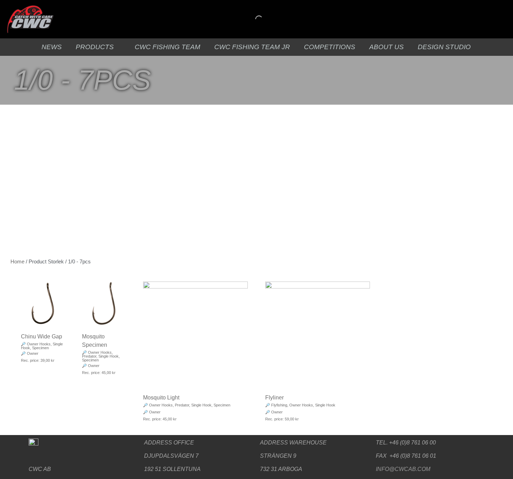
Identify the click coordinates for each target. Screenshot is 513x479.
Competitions (329, 47)
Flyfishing (279, 405)
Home (17, 261)
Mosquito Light (161, 398)
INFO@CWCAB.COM (403, 469)
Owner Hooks (39, 344)
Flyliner (274, 398)
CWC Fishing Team (167, 47)
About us (386, 47)
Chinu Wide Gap (41, 336)
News (52, 47)
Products (95, 47)
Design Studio (444, 47)
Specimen (40, 348)
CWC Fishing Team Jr (252, 47)
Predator (89, 356)
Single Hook (108, 356)
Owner (32, 353)
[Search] (253, 19)
